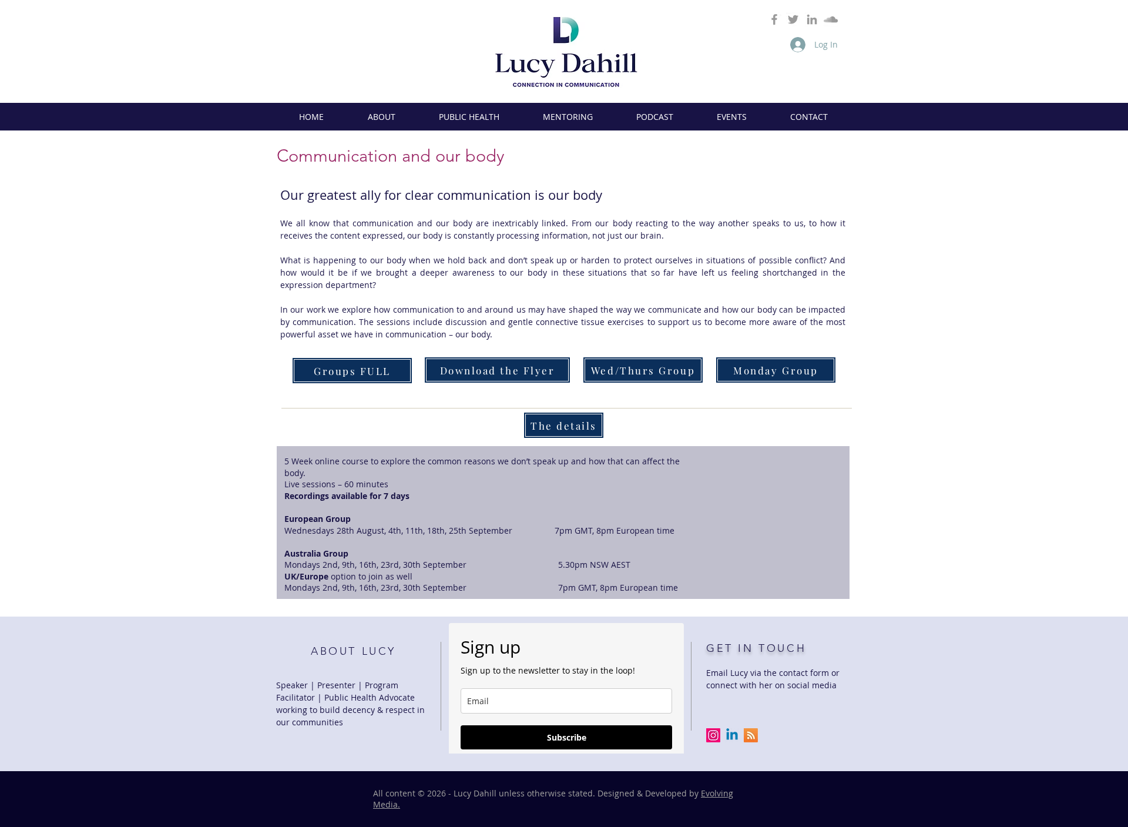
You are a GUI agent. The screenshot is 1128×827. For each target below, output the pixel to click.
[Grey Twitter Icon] (793, 19)
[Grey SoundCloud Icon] (831, 19)
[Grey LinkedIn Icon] (812, 19)
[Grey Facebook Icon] (774, 19)
